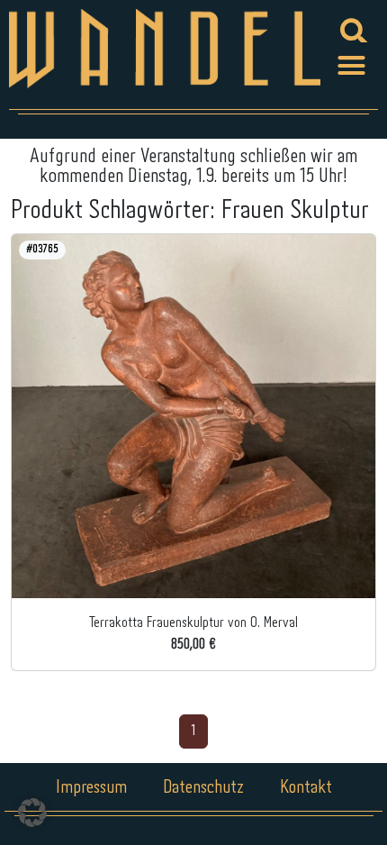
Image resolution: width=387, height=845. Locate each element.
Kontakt (306, 787)
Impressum (91, 787)
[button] (351, 64)
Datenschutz (203, 787)
